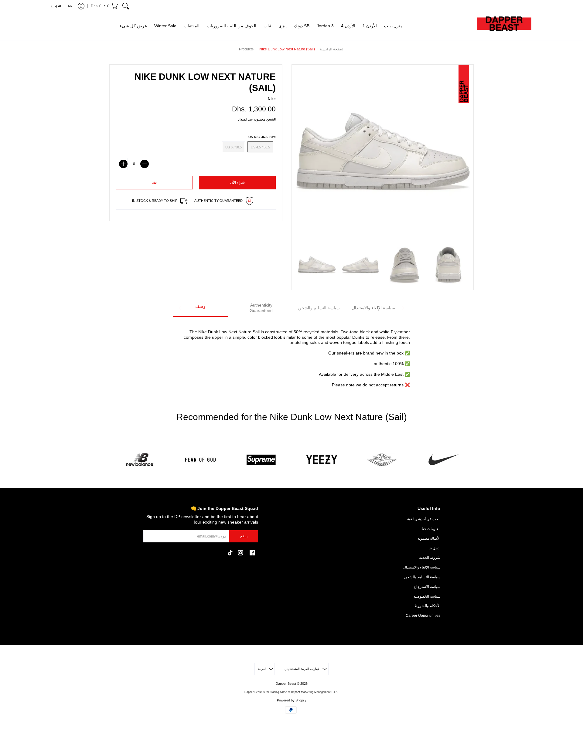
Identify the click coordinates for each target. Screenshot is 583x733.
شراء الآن (237, 182)
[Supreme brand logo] (261, 460)
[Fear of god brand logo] (200, 460)
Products (246, 49)
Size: (262, 137)
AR (70, 6)
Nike (272, 99)
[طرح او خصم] (144, 164)
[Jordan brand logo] (382, 460)
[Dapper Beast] (504, 26)
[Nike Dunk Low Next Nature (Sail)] (317, 265)
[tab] (200, 308)
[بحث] (126, 6)
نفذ (154, 182)
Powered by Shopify (291, 700)
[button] (104, 6)
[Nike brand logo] (443, 460)
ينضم (243, 536)
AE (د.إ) (56, 6)
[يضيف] (123, 164)
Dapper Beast (286, 683)
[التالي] (403, 308)
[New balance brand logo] (139, 460)
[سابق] (180, 308)
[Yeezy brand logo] (322, 460)
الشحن (271, 119)
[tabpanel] (291, 355)
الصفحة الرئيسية (331, 49)
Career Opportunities (423, 615)
